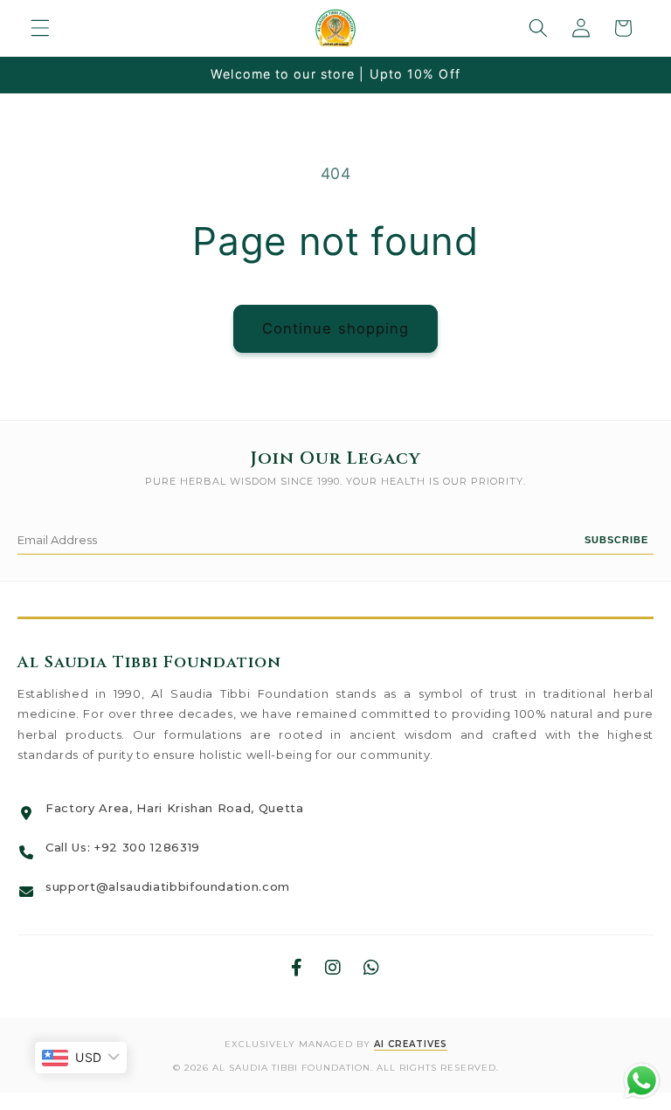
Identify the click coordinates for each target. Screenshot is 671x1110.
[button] (40, 28)
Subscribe (616, 539)
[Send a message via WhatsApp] (641, 1080)
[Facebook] (297, 968)
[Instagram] (333, 968)
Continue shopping (336, 328)
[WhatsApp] (371, 968)
